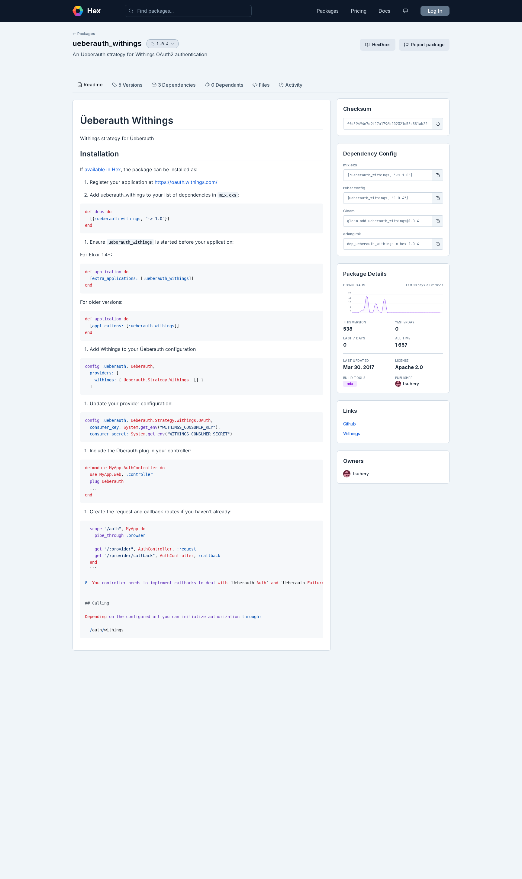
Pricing (358, 11)
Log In (435, 11)
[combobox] (188, 11)
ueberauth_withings (107, 43)
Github (349, 423)
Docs (384, 11)
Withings (351, 433)
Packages (328, 11)
